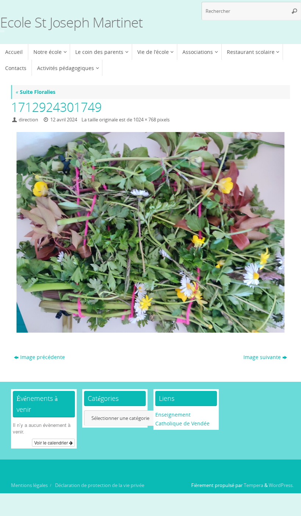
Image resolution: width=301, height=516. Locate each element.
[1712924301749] (150, 232)
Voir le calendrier (51, 442)
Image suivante (262, 357)
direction (28, 120)
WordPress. (281, 485)
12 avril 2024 (63, 120)
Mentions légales (29, 485)
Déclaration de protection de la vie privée (99, 485)
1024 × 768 (144, 120)
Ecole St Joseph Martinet (71, 22)
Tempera (253, 485)
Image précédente (42, 357)
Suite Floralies (35, 91)
